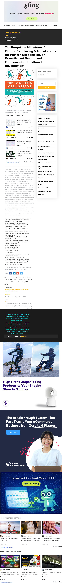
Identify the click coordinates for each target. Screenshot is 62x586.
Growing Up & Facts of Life (46, 174)
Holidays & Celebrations (45, 181)
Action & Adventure (44, 118)
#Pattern (27, 281)
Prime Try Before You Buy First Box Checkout (17, 259)
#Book (14, 277)
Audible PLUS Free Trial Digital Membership (16, 237)
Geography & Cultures (45, 171)
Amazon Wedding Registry (12, 245)
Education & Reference (11, 291)
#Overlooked (20, 281)
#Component (13, 279)
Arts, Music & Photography (46, 135)
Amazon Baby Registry (11, 243)
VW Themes (24, 336)
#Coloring (6, 279)
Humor (40, 184)
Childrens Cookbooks (44, 146)
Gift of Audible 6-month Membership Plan (16, 230)
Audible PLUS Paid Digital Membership (15, 226)
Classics (40, 149)
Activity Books (42, 125)
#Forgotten (7, 281)
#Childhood (20, 277)
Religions (41, 194)
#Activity (9, 277)
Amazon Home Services (11, 250)
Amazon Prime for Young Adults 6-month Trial (17, 242)
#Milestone (14, 281)
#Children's (27, 277)
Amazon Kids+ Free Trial (11, 256)
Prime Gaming (9, 252)
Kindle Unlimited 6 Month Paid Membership (16, 240)
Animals (40, 128)
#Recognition (7, 284)
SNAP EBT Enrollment (10, 235)
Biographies (42, 138)
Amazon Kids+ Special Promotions (14, 257)
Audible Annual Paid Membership (14, 221)
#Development (22, 279)
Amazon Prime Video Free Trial (13, 264)
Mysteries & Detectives (45, 191)
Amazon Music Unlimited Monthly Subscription (17, 261)
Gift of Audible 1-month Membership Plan (16, 232)
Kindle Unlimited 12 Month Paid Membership (17, 233)
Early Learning (42, 159)
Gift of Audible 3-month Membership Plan (16, 228)
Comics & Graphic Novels (46, 153)
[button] (31, 44)
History (40, 178)
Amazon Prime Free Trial (11, 247)
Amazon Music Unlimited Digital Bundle (15, 262)
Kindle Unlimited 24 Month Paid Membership (17, 225)
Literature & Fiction (44, 188)
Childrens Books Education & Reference (16, 289)
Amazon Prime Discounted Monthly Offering (17, 254)
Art (39, 131)
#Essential (29, 279)
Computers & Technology (46, 156)
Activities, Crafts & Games (46, 121)
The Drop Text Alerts (10, 238)
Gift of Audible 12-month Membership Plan (16, 223)
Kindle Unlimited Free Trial (12, 249)
